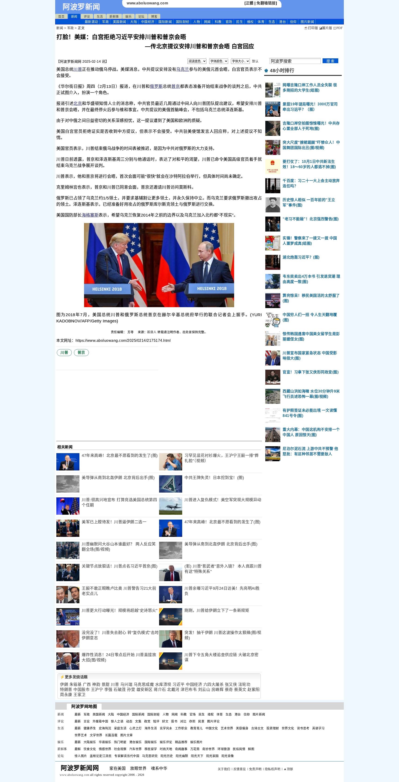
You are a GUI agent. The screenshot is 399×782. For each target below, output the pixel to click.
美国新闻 (119, 22)
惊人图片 (81, 756)
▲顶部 (288, 769)
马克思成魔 (144, 684)
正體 (250, 3)
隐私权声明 (273, 769)
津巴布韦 (189, 689)
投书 (174, 721)
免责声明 (255, 769)
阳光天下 (197, 756)
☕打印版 (311, 28)
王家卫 (79, 695)
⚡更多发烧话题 (74, 677)
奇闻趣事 (181, 749)
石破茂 (120, 689)
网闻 (207, 22)
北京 (77, 103)
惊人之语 (117, 721)
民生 (239, 22)
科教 (218, 22)
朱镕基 (76, 684)
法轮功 (244, 684)
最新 (91, 22)
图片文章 (126, 735)
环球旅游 (224, 749)
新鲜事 (114, 16)
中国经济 (147, 22)
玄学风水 (166, 728)
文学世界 (96, 735)
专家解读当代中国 (126, 756)
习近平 (178, 684)
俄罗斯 (156, 86)
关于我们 (224, 769)
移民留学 (151, 749)
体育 (261, 22)
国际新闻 (165, 22)
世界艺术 (81, 735)
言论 (87, 721)
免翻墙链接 (266, 3)
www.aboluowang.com (147, 3)
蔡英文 (240, 689)
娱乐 (128, 16)
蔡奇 (229, 689)
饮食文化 (90, 749)
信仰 (293, 22)
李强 (108, 689)
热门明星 (120, 742)
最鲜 (78, 749)
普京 (175, 86)
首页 (61, 16)
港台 (282, 22)
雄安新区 (144, 689)
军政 (105, 22)
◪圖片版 (325, 28)
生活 (100, 16)
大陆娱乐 (90, 742)
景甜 (106, 684)
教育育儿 (196, 728)
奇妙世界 (208, 749)
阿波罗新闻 (81, 7)
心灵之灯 (135, 728)
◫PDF (338, 28)
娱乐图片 (196, 742)
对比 (183, 721)
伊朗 (64, 684)
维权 (250, 22)
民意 (201, 721)
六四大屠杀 (213, 684)
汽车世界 (135, 749)
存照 (192, 721)
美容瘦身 (242, 728)
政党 (147, 721)
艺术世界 (227, 728)
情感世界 (105, 749)
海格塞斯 (90, 215)
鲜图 (251, 749)
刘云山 (204, 689)
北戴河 (173, 689)
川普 (77, 69)
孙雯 (131, 689)
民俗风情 (239, 749)
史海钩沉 (105, 728)
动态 (129, 721)
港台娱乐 (135, 742)
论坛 (141, 16)
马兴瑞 (126, 684)
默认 (255, 61)
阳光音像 (227, 756)
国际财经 (182, 22)
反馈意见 (239, 769)
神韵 (96, 684)
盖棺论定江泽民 (101, 756)
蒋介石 (160, 689)
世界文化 (288, 728)
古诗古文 (257, 728)
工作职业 (181, 728)
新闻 (74, 16)
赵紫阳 (254, 689)
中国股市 (81, 689)
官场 (229, 22)
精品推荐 (181, 742)
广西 (87, 684)
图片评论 (213, 721)
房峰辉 (218, 689)
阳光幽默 (182, 756)
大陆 (133, 22)
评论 (87, 16)
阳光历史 (166, 756)
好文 (165, 721)
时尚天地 (166, 749)
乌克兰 (182, 69)
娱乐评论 (166, 742)
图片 (307, 22)
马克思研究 (150, 756)
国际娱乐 (151, 742)
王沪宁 (97, 689)
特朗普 (66, 689)
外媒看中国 (100, 721)
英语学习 (318, 728)
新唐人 (152, 332)
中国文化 (212, 728)
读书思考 (303, 728)
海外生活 (151, 728)
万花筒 (195, 749)
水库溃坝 (163, 684)
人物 (196, 22)
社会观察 (120, 749)
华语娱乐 (105, 742)
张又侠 (231, 684)
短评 (156, 721)
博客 (154, 16)
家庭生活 (120, 728)
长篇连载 (111, 735)
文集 (138, 721)
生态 (272, 22)
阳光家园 (212, 756)
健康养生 (90, 728)
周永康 (66, 695)
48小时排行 (282, 70)
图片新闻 (259, 714)
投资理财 (272, 728)
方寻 (131, 332)
